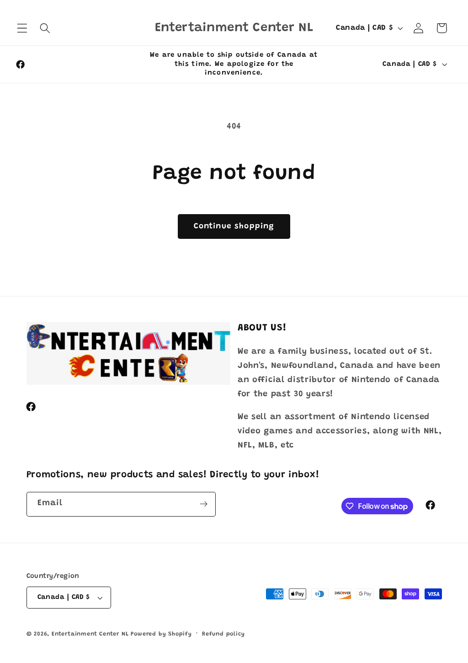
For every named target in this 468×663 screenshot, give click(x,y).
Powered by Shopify (161, 634)
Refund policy (223, 634)
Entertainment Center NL (90, 634)
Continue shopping (234, 226)
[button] (22, 28)
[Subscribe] (203, 504)
